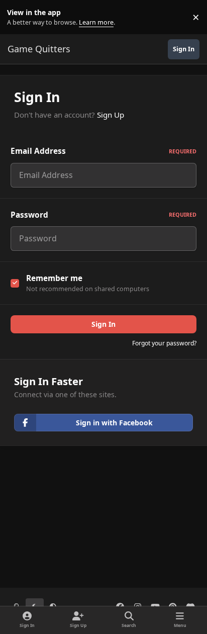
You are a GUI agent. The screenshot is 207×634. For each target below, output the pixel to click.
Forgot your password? (164, 343)
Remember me (54, 278)
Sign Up (110, 115)
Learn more (19, 17)
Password (103, 215)
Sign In (103, 324)
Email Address (103, 151)
